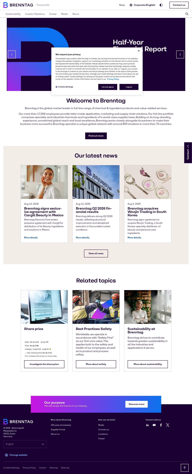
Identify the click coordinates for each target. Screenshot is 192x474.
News (122, 5)
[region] (97, 71)
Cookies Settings (65, 87)
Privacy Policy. (113, 79)
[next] (180, 54)
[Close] (139, 51)
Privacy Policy (29, 468)
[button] (179, 5)
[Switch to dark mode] (161, 5)
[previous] (12, 54)
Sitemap (54, 468)
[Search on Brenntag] (187, 14)
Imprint (42, 468)
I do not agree (108, 87)
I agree (129, 87)
